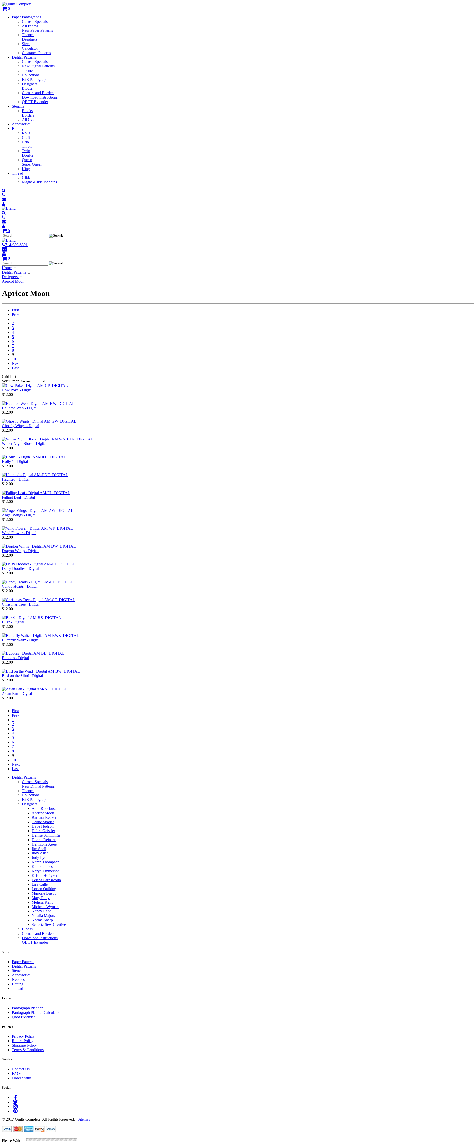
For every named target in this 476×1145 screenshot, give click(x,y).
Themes (28, 35)
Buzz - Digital (13, 622)
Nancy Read (41, 911)
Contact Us (21, 1069)
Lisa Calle (40, 884)
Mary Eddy (41, 898)
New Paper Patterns (37, 30)
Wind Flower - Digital (19, 533)
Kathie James (42, 866)
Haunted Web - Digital (19, 408)
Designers (29, 39)
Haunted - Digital (15, 479)
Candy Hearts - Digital (19, 586)
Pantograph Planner (27, 1008)
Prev (15, 314)
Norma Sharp (42, 920)
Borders (28, 115)
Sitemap (84, 1119)
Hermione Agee (44, 844)
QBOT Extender (35, 102)
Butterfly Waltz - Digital (21, 640)
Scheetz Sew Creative (49, 924)
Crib (25, 142)
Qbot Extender (23, 1017)
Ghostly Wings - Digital (20, 426)
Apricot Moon (43, 813)
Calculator (30, 48)
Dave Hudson (43, 826)
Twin (26, 151)
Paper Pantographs (26, 17)
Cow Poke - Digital (17, 390)
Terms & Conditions (28, 1050)
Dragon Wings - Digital (20, 551)
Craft (26, 137)
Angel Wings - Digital (19, 515)
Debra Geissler (43, 831)
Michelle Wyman (45, 907)
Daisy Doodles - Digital (20, 568)
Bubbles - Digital (15, 658)
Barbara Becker (44, 817)
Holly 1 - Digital (15, 461)
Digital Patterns (24, 57)
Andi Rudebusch (45, 808)
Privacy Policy (23, 1036)
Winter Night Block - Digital (24, 443)
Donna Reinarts (44, 840)
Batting (17, 128)
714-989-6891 (16, 245)
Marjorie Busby (44, 893)
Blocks (27, 88)
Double (27, 155)
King (26, 169)
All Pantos (30, 26)
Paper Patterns (23, 962)
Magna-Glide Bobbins (39, 182)
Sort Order (10, 381)
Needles (18, 979)
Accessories (21, 124)
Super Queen (32, 164)
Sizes (26, 44)
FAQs (16, 1073)
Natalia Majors (43, 915)
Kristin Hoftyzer (44, 875)
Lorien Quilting (44, 889)
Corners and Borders (38, 93)
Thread (17, 173)
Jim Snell (39, 849)
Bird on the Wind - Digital (22, 676)
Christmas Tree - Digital (20, 604)
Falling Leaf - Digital (18, 497)
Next (16, 363)
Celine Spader (43, 822)
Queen (27, 160)
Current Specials (35, 21)
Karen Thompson (45, 862)
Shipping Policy (24, 1045)
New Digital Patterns (38, 66)
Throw (27, 146)
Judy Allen (40, 853)
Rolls (26, 133)
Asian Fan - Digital (17, 693)
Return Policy (22, 1041)
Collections (30, 75)
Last (15, 368)
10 (14, 359)
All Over (29, 119)
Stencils (18, 106)
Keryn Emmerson (46, 871)
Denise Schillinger (46, 835)
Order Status (21, 1078)
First (15, 310)
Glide (26, 178)
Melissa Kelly (42, 902)
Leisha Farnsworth (46, 880)
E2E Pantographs (35, 79)
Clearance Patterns (36, 53)
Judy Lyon (40, 857)
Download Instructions (40, 97)
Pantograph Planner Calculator (36, 1012)
